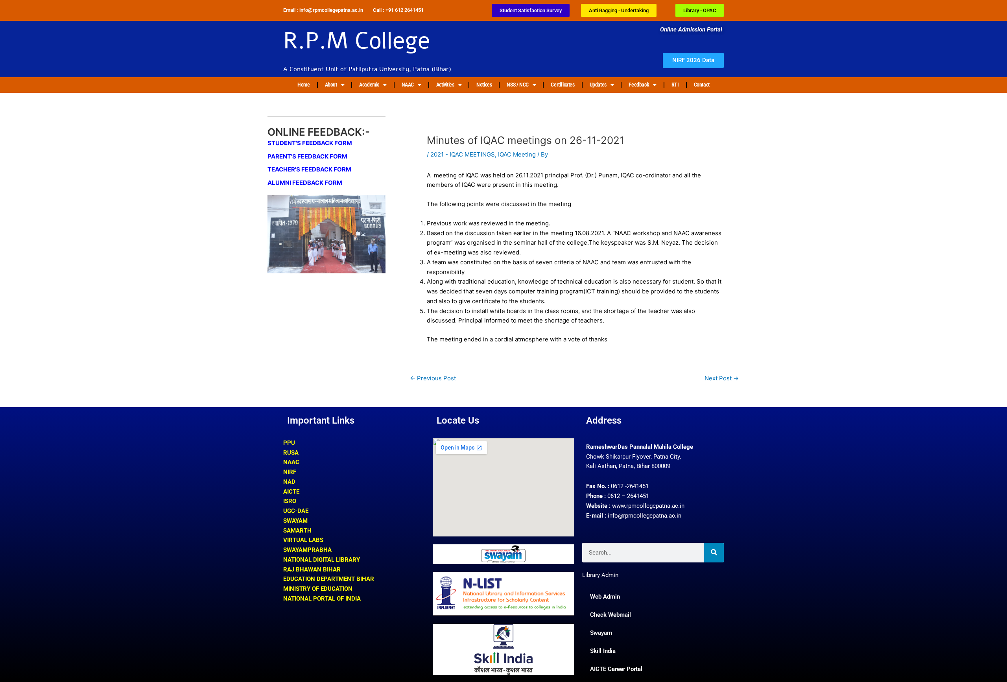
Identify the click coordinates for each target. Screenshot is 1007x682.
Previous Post (433, 378)
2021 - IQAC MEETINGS (462, 154)
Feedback (639, 84)
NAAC (408, 84)
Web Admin (605, 596)
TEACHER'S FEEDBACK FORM (309, 169)
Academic (369, 84)
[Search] (714, 552)
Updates (598, 84)
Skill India (603, 650)
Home (303, 84)
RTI (675, 84)
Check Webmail (610, 614)
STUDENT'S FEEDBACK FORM (309, 143)
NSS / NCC (517, 84)
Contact (702, 84)
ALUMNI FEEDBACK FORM (304, 182)
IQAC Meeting (517, 154)
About (331, 84)
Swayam (601, 632)
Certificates (562, 84)
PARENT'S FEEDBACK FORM (307, 156)
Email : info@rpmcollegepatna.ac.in (323, 10)
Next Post (722, 378)
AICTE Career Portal (616, 669)
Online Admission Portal (692, 29)
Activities (445, 84)
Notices (484, 84)
